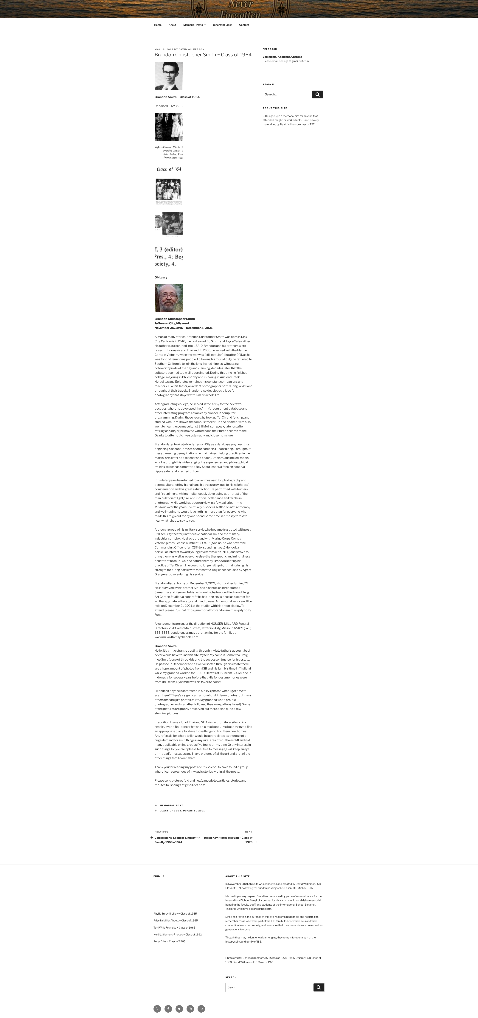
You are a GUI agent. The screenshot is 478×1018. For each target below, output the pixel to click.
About (172, 24)
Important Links (222, 24)
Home (158, 24)
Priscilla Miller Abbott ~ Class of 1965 (175, 920)
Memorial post (172, 805)
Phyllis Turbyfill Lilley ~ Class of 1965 (175, 913)
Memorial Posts (193, 24)
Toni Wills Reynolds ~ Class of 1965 (174, 927)
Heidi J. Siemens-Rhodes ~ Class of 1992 (177, 934)
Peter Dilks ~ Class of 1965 (169, 941)
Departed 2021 (194, 810)
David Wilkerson (191, 49)
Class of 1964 (170, 810)
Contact (244, 24)
